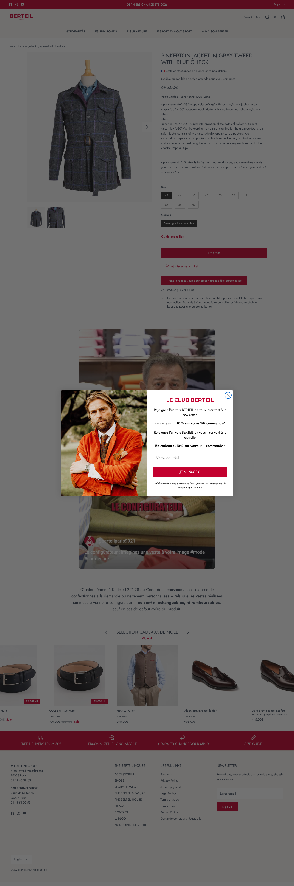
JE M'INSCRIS (190, 471)
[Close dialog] (228, 395)
